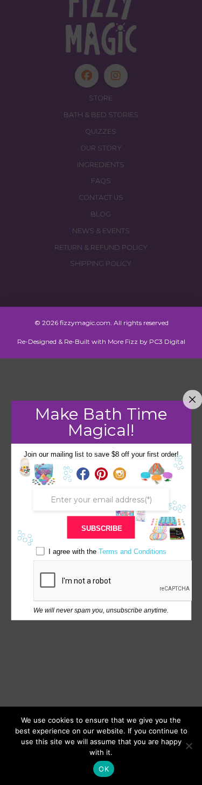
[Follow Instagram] (120, 474)
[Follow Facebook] (83, 474)
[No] (188, 745)
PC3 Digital (167, 341)
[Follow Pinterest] (101, 474)
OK (104, 769)
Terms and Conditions (132, 552)
